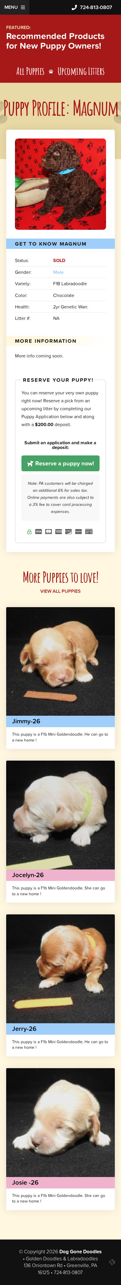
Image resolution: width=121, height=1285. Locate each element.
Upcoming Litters (81, 71)
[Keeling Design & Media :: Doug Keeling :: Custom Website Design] (112, 1262)
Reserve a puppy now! (64, 463)
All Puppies (30, 71)
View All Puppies (60, 591)
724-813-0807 (96, 7)
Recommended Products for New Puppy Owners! (55, 40)
